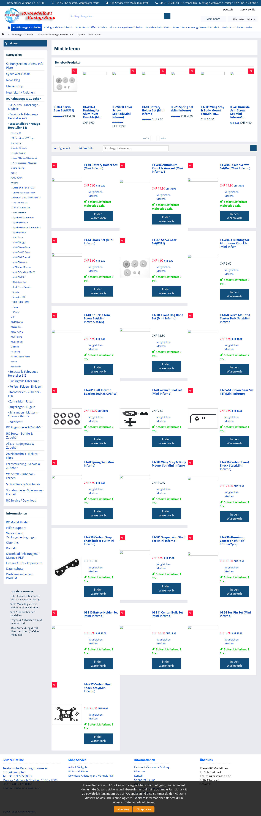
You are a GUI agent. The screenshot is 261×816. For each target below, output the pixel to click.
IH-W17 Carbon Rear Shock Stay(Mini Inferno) (98, 688)
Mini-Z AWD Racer (21, 252)
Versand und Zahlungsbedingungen (21, 535)
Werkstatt (16, 422)
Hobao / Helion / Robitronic (23, 157)
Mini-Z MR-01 (19, 277)
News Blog (13, 80)
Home (8, 27)
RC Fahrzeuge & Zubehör (27, 27)
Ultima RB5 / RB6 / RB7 (23, 192)
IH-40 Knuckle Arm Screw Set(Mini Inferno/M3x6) (97, 318)
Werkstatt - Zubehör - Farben (237, 27)
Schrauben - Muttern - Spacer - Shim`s (23, 414)
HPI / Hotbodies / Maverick (23, 162)
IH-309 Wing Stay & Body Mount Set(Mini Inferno (169, 464)
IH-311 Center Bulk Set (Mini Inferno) (167, 614)
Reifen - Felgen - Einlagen (25, 386)
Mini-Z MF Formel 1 (22, 257)
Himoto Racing (17, 152)
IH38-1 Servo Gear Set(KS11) (164, 241)
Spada (15, 292)
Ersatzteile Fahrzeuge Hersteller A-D (23, 116)
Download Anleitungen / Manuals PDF (22, 556)
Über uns (12, 543)
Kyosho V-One (19, 232)
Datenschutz (14, 569)
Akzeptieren (144, 809)
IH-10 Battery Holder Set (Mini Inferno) (123, 110)
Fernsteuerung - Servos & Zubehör (200, 27)
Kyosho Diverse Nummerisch (26, 227)
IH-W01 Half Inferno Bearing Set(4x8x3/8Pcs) (100, 391)
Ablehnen (123, 809)
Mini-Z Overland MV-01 (23, 272)
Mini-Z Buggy (19, 242)
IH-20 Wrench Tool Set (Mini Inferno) (167, 391)
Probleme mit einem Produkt (20, 576)
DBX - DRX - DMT (20, 301)
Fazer (15, 306)
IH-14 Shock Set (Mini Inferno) (98, 241)
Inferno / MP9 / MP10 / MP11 (26, 197)
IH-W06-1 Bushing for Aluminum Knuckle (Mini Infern (234, 243)
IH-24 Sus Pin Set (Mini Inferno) (235, 614)
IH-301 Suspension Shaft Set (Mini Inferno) (169, 539)
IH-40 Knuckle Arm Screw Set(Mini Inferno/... (210, 112)
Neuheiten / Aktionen (20, 92)
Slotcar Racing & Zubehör (23, 484)
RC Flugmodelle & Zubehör (58, 27)
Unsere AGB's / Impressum (24, 563)
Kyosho (81, 34)
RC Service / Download (21, 500)
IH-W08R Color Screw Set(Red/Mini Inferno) (93, 112)
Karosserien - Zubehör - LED (24, 394)
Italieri (13, 172)
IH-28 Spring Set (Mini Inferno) (153, 108)
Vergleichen (96, 192)
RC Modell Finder (17, 522)
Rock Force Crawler (22, 287)
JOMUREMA (16, 177)
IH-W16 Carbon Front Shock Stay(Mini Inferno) (234, 466)
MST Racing (16, 336)
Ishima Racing (17, 167)
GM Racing (15, 142)
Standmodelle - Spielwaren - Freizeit (25, 492)
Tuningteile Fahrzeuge (24, 381)
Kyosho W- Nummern (23, 217)
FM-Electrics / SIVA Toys (22, 137)
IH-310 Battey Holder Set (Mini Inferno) (101, 614)
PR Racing (15, 351)
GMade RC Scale (18, 147)
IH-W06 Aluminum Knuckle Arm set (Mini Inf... (242, 112)
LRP (12, 316)
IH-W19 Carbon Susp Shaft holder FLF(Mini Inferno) (99, 541)
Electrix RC (15, 133)
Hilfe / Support (16, 528)
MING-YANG (16, 331)
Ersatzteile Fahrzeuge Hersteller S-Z (23, 373)
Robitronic (15, 366)
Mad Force (17, 237)
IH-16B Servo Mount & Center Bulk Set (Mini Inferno (235, 318)
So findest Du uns (144, 780)
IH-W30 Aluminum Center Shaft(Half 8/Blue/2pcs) (233, 541)
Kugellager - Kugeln (22, 407)
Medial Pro (15, 326)
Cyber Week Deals (18, 74)
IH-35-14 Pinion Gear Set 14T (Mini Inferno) (237, 391)
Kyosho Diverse (20, 222)
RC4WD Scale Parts (20, 356)
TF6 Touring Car (20, 202)
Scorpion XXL (18, 297)
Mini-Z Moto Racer (21, 247)
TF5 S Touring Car (21, 207)
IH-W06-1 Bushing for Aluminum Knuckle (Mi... (63, 112)
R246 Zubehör (19, 282)
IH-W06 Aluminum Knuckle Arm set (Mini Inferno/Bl (167, 168)
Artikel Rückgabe (78, 767)
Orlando (14, 346)
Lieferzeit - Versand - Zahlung (151, 767)
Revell (13, 361)
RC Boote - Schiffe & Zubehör (91, 27)
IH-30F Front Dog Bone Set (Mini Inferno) (167, 316)
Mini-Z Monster (20, 262)
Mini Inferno (19, 212)
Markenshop (14, 86)
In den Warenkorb (98, 216)
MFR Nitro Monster (21, 267)
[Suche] (167, 16)
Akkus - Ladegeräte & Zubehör (126, 27)
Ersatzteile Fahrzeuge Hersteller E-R (55, 34)
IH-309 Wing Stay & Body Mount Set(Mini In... (183, 110)
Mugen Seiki (16, 341)
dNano (15, 311)
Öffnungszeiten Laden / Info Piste (24, 66)
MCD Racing (16, 321)
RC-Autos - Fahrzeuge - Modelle (24, 107)
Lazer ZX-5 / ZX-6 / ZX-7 (24, 187)
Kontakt (11, 548)
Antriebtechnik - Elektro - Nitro (162, 27)
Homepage (2, 34)
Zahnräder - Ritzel (21, 401)
